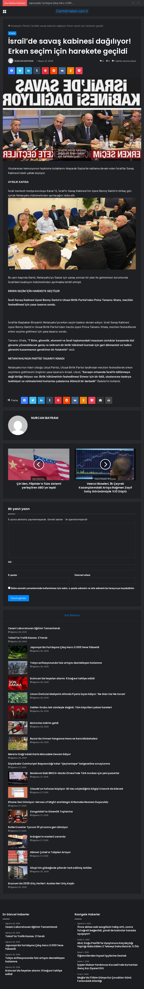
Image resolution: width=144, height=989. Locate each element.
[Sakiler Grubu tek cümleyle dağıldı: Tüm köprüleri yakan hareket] (17, 712)
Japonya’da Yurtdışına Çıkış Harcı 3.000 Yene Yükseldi (58, 3)
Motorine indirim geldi (44, 723)
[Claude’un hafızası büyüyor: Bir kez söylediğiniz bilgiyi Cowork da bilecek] (17, 792)
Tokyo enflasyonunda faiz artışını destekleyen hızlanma (66, 663)
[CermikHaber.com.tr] (72, 11)
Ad (10, 561)
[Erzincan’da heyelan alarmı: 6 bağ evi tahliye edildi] (17, 683)
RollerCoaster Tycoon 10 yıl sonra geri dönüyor (38, 827)
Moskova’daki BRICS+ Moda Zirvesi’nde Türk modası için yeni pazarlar (74, 773)
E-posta (13, 575)
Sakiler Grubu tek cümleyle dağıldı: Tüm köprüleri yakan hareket (71, 707)
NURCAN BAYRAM (23, 61)
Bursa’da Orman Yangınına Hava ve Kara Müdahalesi (63, 738)
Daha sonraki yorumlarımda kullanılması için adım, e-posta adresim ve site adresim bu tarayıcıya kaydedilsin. (73, 588)
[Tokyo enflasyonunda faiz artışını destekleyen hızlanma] (17, 667)
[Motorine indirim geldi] (17, 727)
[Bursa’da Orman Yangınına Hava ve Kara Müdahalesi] (17, 743)
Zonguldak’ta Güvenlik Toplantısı (51, 811)
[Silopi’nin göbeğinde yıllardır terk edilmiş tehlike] (17, 872)
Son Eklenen (72, 615)
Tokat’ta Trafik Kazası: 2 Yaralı (27, 638)
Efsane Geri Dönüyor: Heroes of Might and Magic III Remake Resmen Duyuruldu (58, 802)
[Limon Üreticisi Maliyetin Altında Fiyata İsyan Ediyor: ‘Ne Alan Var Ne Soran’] (17, 697)
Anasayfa (15, 25)
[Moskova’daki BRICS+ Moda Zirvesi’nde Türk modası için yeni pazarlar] (17, 778)
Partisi (26, 25)
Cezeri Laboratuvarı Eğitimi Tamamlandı (34, 628)
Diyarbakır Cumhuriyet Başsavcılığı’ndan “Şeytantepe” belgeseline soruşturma (59, 763)
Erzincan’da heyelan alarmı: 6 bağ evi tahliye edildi (62, 678)
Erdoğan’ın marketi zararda (48, 836)
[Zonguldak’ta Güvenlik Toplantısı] (17, 816)
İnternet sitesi (82, 575)
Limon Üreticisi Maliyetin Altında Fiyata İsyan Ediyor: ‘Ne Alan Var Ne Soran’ (78, 694)
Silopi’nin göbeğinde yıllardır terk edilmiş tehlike (61, 868)
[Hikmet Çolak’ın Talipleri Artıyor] (17, 857)
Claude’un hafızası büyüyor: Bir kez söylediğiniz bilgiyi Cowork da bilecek (76, 788)
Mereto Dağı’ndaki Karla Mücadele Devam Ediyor (39, 754)
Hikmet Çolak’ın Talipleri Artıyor (50, 852)
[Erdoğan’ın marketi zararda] (17, 841)
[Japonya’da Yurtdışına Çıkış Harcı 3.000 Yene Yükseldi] (17, 652)
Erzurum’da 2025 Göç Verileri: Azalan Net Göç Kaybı (41, 883)
